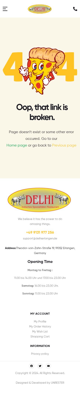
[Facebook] (31, 366)
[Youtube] (48, 366)
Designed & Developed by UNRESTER (40, 382)
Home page (17, 145)
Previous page (64, 145)
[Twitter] (40, 366)
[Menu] (5, 8)
